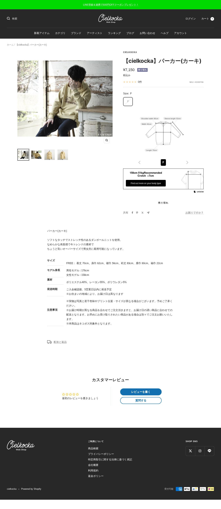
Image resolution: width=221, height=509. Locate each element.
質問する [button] (140, 400)
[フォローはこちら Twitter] (190, 451)
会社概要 (93, 464)
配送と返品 (60, 341)
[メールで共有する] (148, 213)
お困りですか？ (194, 212)
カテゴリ (60, 33)
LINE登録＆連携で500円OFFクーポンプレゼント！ (111, 4)
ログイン (190, 18)
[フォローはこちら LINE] (209, 451)
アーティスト (94, 33)
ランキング (114, 33)
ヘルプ (165, 33)
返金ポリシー (96, 476)
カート (207, 18)
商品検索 (93, 448)
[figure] (139, 162)
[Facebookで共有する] (132, 212)
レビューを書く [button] (141, 391)
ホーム (10, 44)
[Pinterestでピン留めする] (137, 212)
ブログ (130, 33)
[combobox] (38, 18)
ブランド (76, 33)
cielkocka (130, 52)
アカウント (180, 33)
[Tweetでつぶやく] (142, 212)
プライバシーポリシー (101, 453)
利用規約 (93, 470)
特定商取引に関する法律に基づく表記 (110, 459)
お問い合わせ (147, 33)
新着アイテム (42, 33)
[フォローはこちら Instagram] (200, 451)
